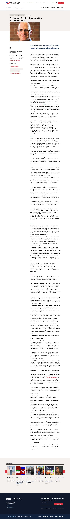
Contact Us (56, 516)
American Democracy (14, 66)
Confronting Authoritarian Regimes (16, 68)
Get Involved (37, 2)
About (44, 2)
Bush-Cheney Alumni (45, 516)
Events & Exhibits (30, 2)
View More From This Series (14, 60)
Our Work (55, 508)
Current (43, 104)
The (41, 104)
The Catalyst (60, 508)
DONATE (60, 2)
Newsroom (39, 516)
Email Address (44, 502)
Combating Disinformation (15, 73)
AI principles (41, 232)
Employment (51, 516)
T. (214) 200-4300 (8, 505)
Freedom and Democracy (15, 71)
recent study (41, 392)
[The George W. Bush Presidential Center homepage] (13, 3)
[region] (35, 477)
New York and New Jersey (52, 377)
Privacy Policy (61, 516)
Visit (23, 2)
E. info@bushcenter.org (10, 507)
